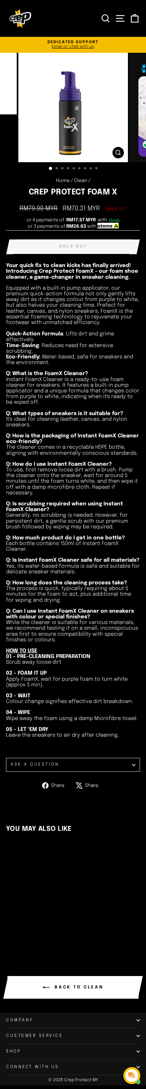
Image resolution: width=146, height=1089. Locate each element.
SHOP (13, 1051)
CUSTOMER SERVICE (34, 1036)
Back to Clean (77, 987)
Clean (80, 180)
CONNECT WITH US (32, 1067)
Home (63, 180)
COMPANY (20, 1020)
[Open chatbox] (131, 1075)
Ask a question (35, 764)
